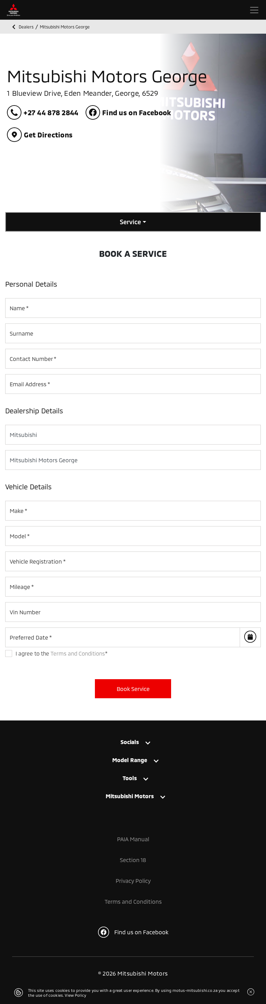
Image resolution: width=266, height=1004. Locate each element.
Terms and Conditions (78, 653)
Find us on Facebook (141, 932)
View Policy (75, 995)
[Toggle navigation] (254, 10)
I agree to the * (62, 653)
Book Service (133, 688)
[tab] (133, 742)
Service (130, 222)
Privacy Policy (133, 880)
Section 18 (133, 860)
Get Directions (48, 134)
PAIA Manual (133, 839)
